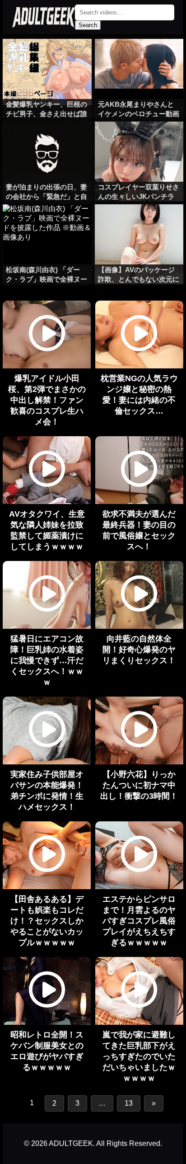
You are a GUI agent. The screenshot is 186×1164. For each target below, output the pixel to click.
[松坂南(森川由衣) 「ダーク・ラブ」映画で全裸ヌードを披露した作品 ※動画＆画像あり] (47, 222)
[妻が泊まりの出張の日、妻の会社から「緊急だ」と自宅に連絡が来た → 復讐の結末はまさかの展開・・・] (47, 140)
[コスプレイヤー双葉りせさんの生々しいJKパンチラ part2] (139, 140)
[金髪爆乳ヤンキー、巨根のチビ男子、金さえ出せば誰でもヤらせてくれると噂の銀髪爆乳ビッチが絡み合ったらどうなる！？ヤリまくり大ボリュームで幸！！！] (47, 57)
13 (129, 1103)
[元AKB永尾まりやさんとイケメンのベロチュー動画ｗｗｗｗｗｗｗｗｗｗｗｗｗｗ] (139, 57)
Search (88, 25)
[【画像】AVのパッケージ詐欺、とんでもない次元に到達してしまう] (139, 222)
